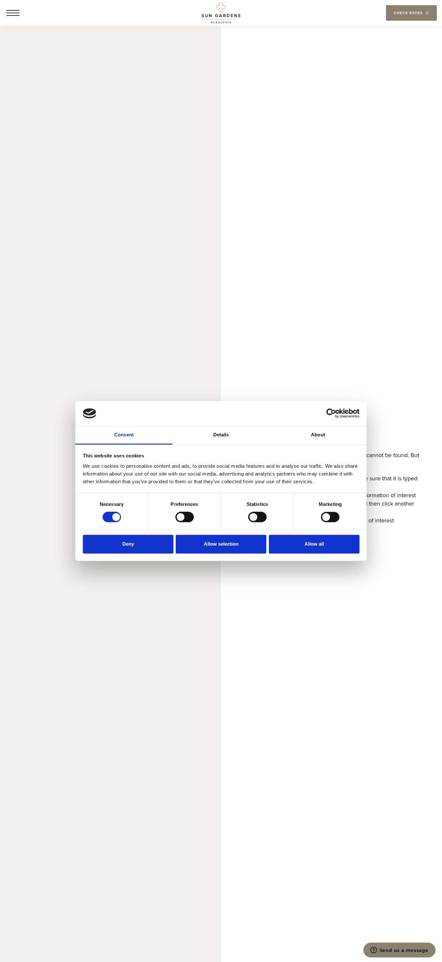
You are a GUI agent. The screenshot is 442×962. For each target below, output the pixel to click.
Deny (128, 544)
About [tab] (318, 434)
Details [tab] (221, 434)
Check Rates (408, 13)
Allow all (314, 544)
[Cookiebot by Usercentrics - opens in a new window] (331, 413)
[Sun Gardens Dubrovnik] (221, 13)
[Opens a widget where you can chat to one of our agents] (399, 951)
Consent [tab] (124, 434)
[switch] (184, 517)
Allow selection (221, 544)
